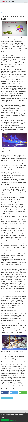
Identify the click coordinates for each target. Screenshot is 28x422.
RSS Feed (3, 412)
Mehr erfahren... (13, 420)
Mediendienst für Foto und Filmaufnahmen (16, 412)
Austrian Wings (10, 1)
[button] (5, 392)
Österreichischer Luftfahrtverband (7, 397)
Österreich (3, 13)
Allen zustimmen (4, 420)
